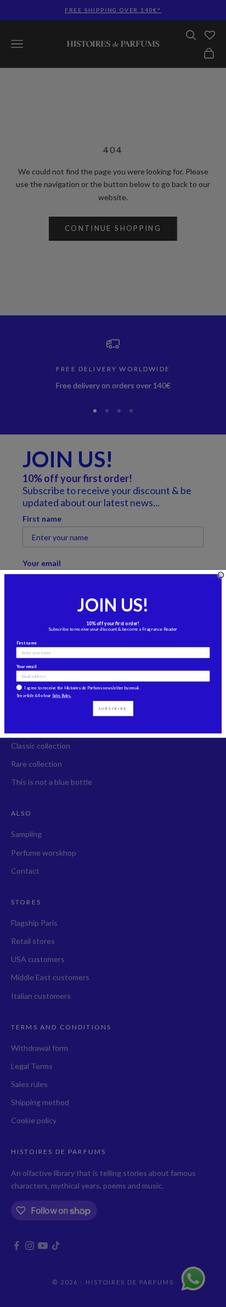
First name (26, 642)
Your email (26, 666)
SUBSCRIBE (113, 708)
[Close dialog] (221, 575)
